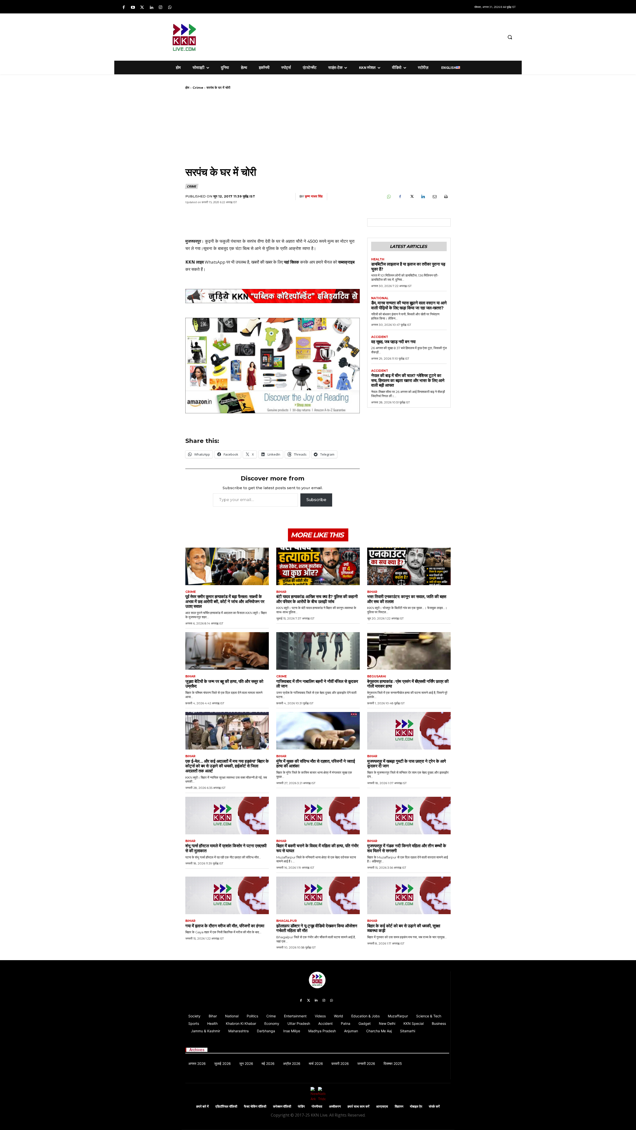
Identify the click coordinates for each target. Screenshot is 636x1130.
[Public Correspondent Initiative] (272, 296)
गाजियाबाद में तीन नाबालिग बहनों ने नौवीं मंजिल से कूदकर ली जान (317, 684)
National (380, 298)
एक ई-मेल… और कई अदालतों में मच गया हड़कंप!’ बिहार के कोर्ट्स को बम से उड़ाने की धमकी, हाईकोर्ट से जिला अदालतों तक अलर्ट (227, 766)
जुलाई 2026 (222, 1063)
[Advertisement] (344, 36)
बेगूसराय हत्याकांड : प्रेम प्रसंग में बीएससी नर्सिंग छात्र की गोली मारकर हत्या (408, 684)
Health (377, 259)
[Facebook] (123, 7)
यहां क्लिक (291, 262)
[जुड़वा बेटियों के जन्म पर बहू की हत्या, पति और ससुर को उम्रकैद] (227, 651)
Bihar (281, 592)
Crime (198, 88)
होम (187, 88)
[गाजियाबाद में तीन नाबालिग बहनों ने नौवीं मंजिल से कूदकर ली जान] (318, 651)
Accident (379, 337)
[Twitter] (142, 7)
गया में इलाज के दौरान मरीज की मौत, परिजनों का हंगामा (224, 925)
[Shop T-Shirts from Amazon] (272, 365)
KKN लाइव (194, 262)
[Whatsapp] (169, 7)
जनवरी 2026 (366, 1063)
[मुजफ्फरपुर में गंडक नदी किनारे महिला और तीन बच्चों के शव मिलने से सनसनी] (409, 815)
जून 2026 (246, 1063)
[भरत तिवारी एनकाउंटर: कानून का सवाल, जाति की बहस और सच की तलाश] (409, 566)
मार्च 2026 (316, 1063)
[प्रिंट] (446, 197)
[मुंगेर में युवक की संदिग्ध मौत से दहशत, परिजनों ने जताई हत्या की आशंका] (318, 731)
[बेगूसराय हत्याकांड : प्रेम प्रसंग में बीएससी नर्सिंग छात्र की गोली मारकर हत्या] (409, 651)
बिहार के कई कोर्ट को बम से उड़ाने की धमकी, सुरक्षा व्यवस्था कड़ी (403, 928)
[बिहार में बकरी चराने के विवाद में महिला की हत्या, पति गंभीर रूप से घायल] (318, 815)
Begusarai (376, 676)
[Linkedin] (151, 7)
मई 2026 (268, 1063)
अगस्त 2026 (197, 1063)
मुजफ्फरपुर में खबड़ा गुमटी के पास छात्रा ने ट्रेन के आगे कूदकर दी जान (406, 764)
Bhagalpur (286, 921)
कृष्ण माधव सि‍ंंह (313, 196)
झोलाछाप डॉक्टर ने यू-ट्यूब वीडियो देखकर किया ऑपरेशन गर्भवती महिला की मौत (316, 928)
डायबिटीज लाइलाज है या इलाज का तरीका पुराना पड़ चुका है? (408, 267)
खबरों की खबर (261, 262)
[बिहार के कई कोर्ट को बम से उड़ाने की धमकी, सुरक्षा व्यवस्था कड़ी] (409, 895)
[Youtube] (132, 7)
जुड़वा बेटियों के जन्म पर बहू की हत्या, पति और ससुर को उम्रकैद (224, 684)
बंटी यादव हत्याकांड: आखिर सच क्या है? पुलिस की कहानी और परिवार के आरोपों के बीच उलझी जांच (317, 599)
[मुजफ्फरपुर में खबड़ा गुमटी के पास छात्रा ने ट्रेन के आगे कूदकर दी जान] (409, 731)
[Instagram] (160, 7)
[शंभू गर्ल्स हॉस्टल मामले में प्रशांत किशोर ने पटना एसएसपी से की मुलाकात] (227, 815)
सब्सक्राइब (346, 262)
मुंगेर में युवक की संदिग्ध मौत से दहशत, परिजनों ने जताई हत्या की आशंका (315, 764)
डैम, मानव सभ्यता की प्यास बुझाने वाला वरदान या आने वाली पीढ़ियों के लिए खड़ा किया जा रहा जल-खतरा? (409, 305)
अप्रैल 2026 (291, 1063)
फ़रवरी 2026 (340, 1063)
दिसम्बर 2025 (393, 1063)
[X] (411, 197)
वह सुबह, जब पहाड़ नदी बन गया (393, 341)
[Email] (434, 197)
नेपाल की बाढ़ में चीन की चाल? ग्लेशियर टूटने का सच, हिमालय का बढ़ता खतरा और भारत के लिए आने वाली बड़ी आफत (407, 380)
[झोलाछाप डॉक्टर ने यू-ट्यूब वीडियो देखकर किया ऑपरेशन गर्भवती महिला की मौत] (318, 895)
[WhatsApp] (389, 197)
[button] (510, 37)
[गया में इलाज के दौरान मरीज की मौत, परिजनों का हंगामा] (227, 895)
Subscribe (316, 499)
